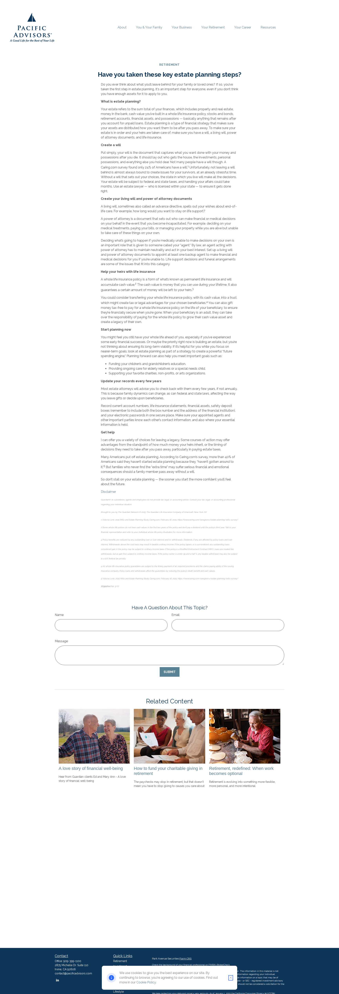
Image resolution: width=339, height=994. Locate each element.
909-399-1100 (72, 961)
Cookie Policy (146, 982)
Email (175, 615)
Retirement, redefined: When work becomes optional (241, 771)
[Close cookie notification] (230, 978)
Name (59, 615)
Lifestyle (118, 991)
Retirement (120, 961)
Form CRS (185, 958)
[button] (122, 27)
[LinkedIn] (57, 980)
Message (61, 641)
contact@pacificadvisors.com (73, 973)
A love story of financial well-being (91, 768)
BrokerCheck (223, 965)
